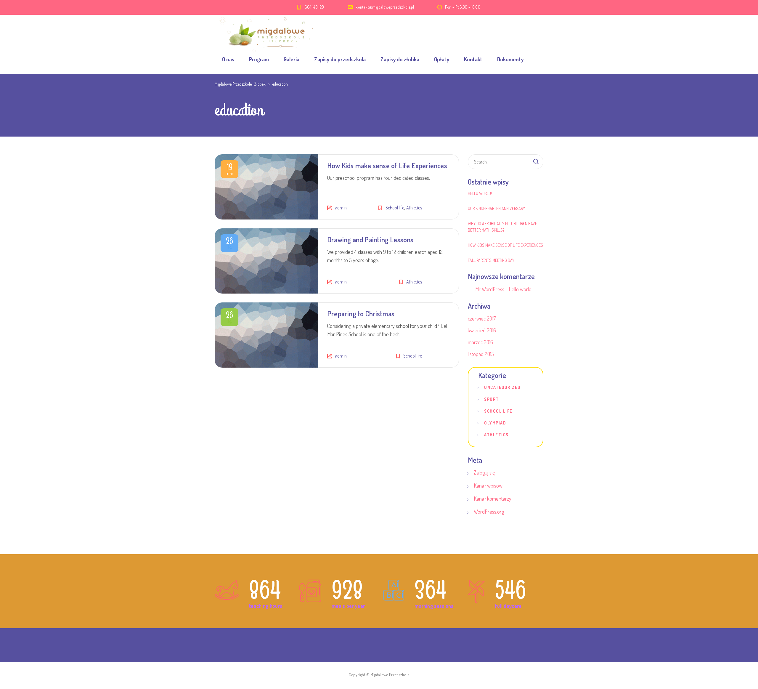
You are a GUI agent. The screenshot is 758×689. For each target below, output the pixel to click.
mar (229, 170)
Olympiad (495, 422)
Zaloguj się (484, 472)
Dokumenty (510, 59)
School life (395, 208)
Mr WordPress (489, 289)
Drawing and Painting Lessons (370, 239)
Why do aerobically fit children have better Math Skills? (502, 227)
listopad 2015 (481, 354)
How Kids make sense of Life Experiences (387, 165)
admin (341, 208)
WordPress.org (489, 511)
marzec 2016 (480, 342)
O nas (228, 59)
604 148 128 (315, 6)
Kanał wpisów (488, 485)
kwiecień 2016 (482, 330)
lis (229, 244)
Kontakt (473, 59)
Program (259, 59)
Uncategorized (502, 387)
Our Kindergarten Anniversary (496, 208)
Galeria (291, 59)
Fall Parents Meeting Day (491, 260)
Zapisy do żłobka (399, 59)
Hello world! (480, 193)
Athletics (414, 208)
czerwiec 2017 (482, 318)
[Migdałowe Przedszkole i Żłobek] (266, 29)
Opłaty (441, 59)
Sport (491, 399)
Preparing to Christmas (360, 313)
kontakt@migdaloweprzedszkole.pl (385, 6)
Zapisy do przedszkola (340, 59)
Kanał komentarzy (492, 498)
